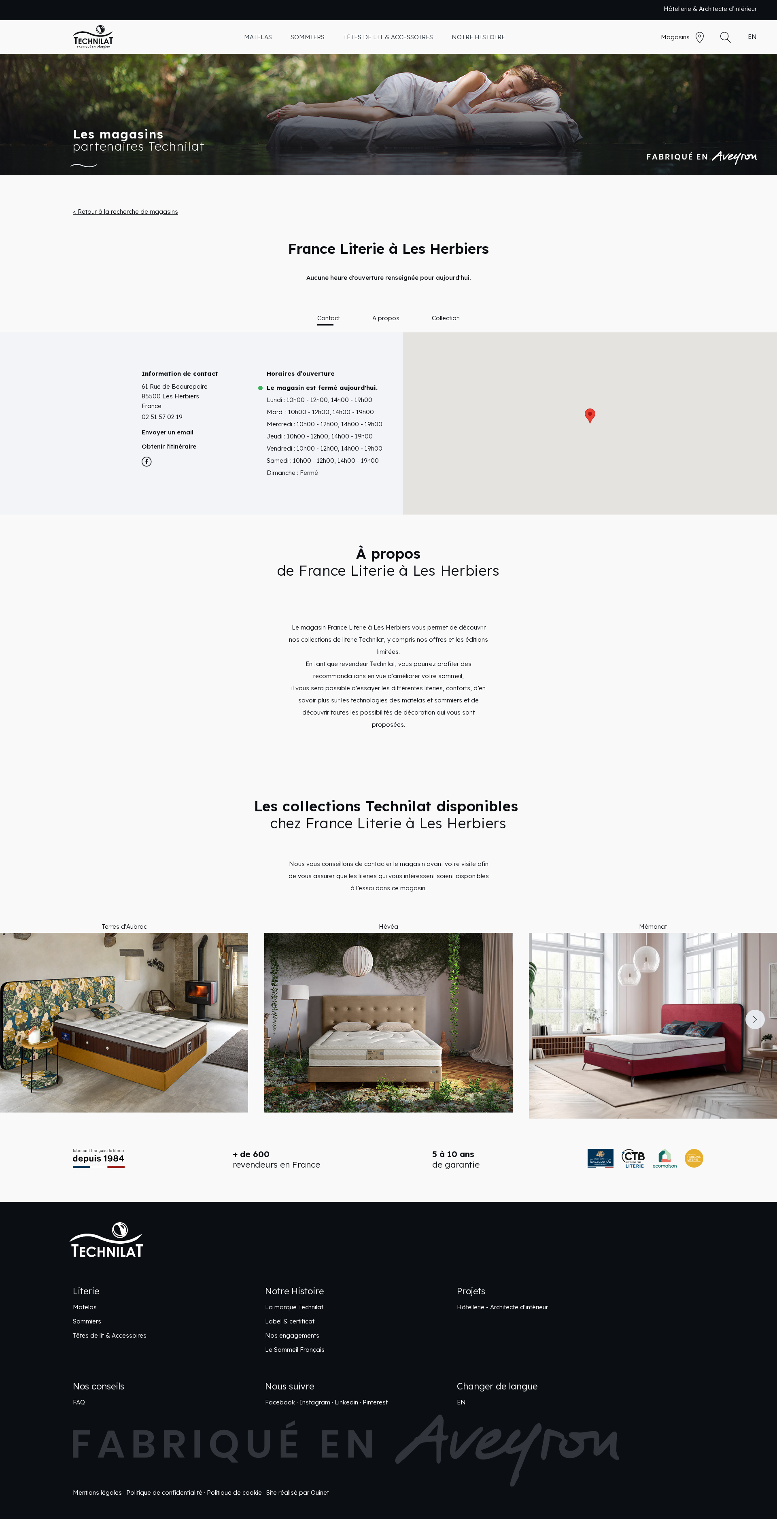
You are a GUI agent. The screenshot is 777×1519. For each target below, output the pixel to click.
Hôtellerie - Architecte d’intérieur (502, 1307)
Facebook (280, 1402)
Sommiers (87, 1321)
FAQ (79, 1402)
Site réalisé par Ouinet (297, 1492)
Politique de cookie (234, 1492)
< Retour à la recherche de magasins (125, 211)
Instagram (314, 1402)
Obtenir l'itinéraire (169, 446)
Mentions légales (97, 1492)
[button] (22, 1019)
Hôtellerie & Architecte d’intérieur (710, 9)
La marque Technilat (294, 1307)
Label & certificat (289, 1321)
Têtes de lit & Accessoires (109, 1335)
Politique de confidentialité (164, 1492)
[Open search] (726, 37)
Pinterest (375, 1402)
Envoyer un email (167, 432)
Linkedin (346, 1402)
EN (752, 36)
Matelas (85, 1307)
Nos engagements (292, 1335)
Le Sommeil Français (295, 1349)
